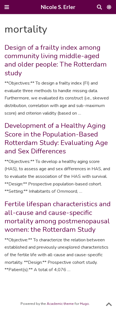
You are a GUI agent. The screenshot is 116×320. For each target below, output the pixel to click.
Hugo (84, 303)
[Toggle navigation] (7, 7)
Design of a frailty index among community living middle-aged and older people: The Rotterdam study (56, 60)
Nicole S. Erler (58, 7)
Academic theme (60, 303)
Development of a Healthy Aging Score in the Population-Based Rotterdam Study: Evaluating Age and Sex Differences (56, 138)
